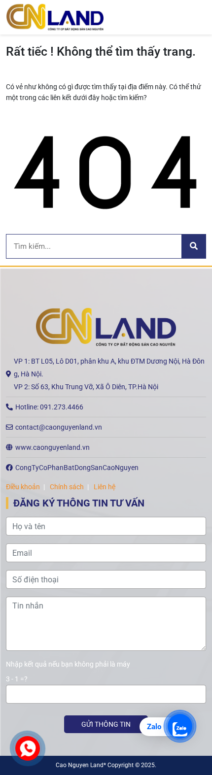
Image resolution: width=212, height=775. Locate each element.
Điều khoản (23, 487)
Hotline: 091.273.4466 (49, 407)
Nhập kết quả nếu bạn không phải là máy (68, 664)
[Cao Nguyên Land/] (55, 17)
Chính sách (67, 487)
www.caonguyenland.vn (52, 447)
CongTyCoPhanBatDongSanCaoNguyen (77, 468)
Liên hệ (104, 487)
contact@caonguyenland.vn (58, 427)
